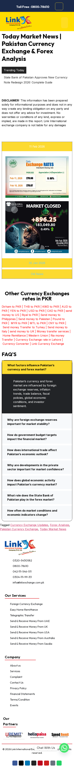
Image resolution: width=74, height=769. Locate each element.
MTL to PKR (38, 323)
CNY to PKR (56, 323)
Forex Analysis (59, 525)
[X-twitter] (21, 763)
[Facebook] (14, 763)
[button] (37, 367)
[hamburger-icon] (64, 22)
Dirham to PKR (11, 306)
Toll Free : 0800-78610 (32, 7)
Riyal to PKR (30, 315)
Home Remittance (14, 335)
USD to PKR (36, 310)
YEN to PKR (18, 310)
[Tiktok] (52, 763)
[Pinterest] (40, 763)
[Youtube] (46, 763)
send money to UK (22, 331)
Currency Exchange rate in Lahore (38, 339)
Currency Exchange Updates (29, 525)
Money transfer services (53, 331)
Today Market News (53, 529)
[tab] (37, 146)
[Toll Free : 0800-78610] (13, 7)
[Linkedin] (27, 763)
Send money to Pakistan (34, 319)
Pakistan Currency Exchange (19, 529)
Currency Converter (16, 343)
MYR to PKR (19, 323)
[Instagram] (33, 763)
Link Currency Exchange (48, 343)
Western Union (38, 335)
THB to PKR (32, 306)
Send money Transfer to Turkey (24, 327)
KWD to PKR (50, 306)
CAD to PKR (55, 310)
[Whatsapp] (59, 763)
